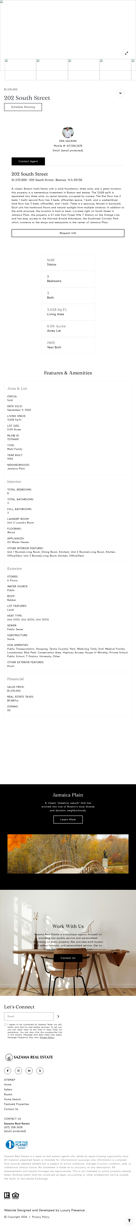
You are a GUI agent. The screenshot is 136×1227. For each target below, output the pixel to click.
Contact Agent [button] (28, 161)
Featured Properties (16, 1104)
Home (7, 1084)
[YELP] (39, 1070)
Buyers (8, 1094)
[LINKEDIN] (29, 1070)
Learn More (68, 819)
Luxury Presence (72, 1210)
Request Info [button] (68, 233)
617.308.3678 (74, 145)
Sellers (8, 1089)
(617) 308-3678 (13, 1127)
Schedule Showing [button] (23, 107)
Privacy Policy (47, 1037)
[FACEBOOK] (7, 1070)
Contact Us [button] (68, 958)
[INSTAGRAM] (18, 1070)
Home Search (12, 1099)
